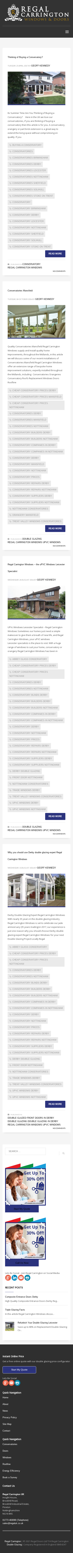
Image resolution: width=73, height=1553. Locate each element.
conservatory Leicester (28, 221)
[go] (63, 1153)
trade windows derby (26, 790)
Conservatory (31, 264)
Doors (5, 1451)
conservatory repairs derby (30, 483)
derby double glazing (26, 771)
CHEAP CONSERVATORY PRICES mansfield (36, 396)
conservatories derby (26, 164)
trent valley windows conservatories (36, 521)
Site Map (7, 1424)
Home (5, 1397)
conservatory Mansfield (28, 464)
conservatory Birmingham (29, 208)
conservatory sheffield (27, 234)
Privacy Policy (10, 1417)
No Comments (59, 271)
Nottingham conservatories (30, 508)
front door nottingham (27, 777)
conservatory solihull (27, 240)
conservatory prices (26, 477)
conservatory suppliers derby (32, 496)
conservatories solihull (28, 189)
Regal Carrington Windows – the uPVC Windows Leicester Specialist (36, 568)
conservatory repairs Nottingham (34, 489)
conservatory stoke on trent (31, 246)
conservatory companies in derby (34, 445)
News (5, 1411)
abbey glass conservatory (29, 659)
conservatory (21, 202)
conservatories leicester (29, 170)
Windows (7, 1457)
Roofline (7, 1464)
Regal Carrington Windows (25, 267)
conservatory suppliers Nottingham (35, 502)
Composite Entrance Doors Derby (21, 1297)
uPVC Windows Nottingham (29, 809)
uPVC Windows (52, 542)
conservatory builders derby (31, 432)
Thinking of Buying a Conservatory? (25, 57)
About (5, 1404)
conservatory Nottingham (29, 227)
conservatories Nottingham (30, 177)
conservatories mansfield (29, 419)
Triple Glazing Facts (15, 1309)
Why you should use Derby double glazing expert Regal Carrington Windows (35, 856)
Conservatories (10, 1444)
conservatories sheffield (29, 183)
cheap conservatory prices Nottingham (28, 405)
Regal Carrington (13, 1541)
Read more (55, 253)
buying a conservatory (27, 145)
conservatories (22, 151)
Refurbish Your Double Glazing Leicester (37, 1322)
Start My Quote (22, 1208)
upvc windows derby (25, 803)
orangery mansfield (25, 515)
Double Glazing (32, 539)
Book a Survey (10, 1477)
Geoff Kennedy (40, 65)
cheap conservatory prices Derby (34, 390)
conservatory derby (25, 215)
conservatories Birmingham (30, 157)
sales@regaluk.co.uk (13, 1523)
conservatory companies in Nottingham (37, 451)
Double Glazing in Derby (43, 1121)
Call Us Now (22, 1262)
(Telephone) (15, 1520)
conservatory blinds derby (30, 695)
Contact (6, 1430)
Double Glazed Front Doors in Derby (31, 1118)
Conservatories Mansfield (20, 290)
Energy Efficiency (11, 1471)
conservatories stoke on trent (32, 196)
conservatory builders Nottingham (35, 439)
